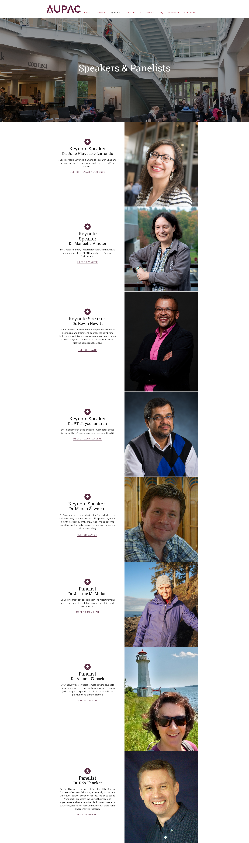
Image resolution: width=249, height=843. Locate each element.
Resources (173, 12)
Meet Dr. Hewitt (87, 350)
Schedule (100, 12)
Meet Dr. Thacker (87, 815)
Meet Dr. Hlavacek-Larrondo (87, 172)
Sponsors (130, 12)
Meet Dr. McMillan (87, 612)
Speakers (115, 12)
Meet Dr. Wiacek (87, 700)
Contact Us (190, 12)
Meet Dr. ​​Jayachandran (87, 439)
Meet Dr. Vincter (87, 262)
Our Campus (147, 12)
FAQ (161, 12)
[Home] (64, 9)
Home (87, 12)
